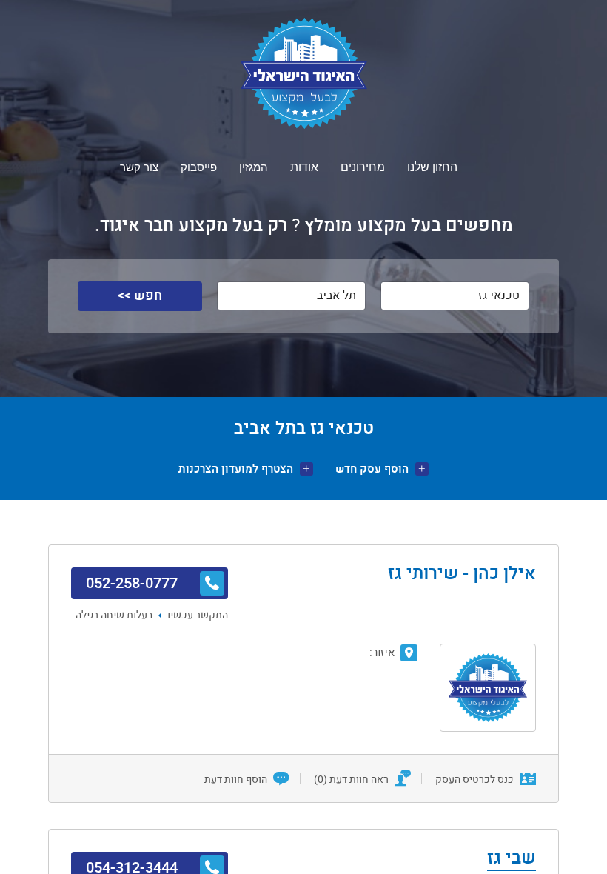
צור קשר (139, 167)
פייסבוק (199, 167)
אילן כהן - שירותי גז (462, 575)
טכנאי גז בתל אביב (304, 428)
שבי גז (511, 859)
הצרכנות (235, 469)
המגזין (253, 167)
